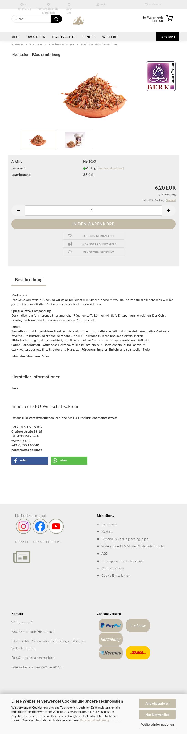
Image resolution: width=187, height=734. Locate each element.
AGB (104, 553)
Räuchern (36, 37)
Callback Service (112, 568)
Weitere (109, 37)
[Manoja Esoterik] (78, 20)
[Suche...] (56, 19)
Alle (16, 37)
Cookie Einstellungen (115, 575)
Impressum (109, 524)
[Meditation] (93, 95)
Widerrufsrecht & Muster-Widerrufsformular (133, 546)
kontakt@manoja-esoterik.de (48, 8)
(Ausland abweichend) (111, 168)
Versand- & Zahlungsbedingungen (124, 539)
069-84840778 (24, 6)
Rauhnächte (63, 37)
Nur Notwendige (157, 714)
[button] (18, 210)
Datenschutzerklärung (94, 720)
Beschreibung (28, 279)
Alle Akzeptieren (157, 703)
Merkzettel (154, 4)
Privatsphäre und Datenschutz (122, 561)
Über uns (69, 8)
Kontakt (168, 37)
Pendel (88, 37)
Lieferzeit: (18, 168)
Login (102, 4)
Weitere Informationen (157, 724)
